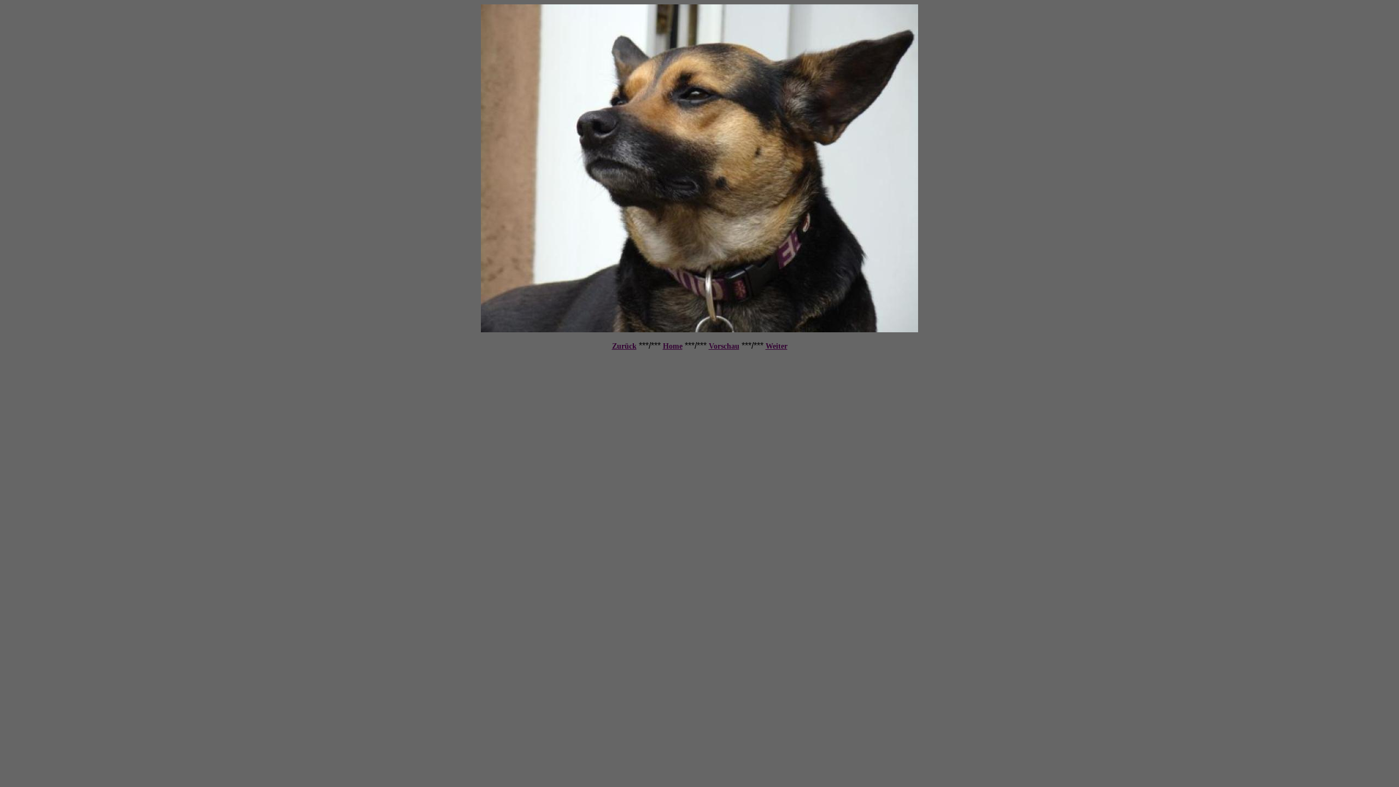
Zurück (624, 346)
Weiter (776, 346)
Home (673, 346)
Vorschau (724, 346)
